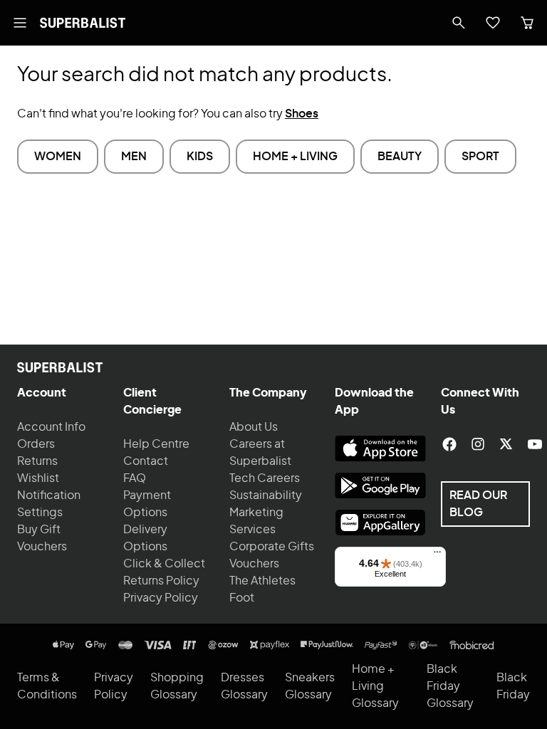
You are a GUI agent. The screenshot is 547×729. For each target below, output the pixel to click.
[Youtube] (534, 444)
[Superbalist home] (82, 22)
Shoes (301, 114)
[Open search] (458, 22)
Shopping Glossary (177, 686)
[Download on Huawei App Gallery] (380, 522)
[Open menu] (19, 22)
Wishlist (38, 478)
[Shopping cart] (527, 22)
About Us (253, 427)
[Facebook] (449, 444)
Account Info (51, 427)
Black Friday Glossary (450, 686)
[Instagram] (477, 444)
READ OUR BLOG (478, 504)
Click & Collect (164, 564)
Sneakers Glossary (310, 686)
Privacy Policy (160, 598)
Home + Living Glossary (375, 686)
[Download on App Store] (380, 448)
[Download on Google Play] (380, 485)
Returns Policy (161, 581)
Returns (37, 461)
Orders (36, 444)
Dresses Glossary (244, 686)
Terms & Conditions (47, 686)
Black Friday (513, 686)
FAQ (134, 478)
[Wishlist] (492, 22)
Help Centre (156, 444)
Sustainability (265, 495)
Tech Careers (264, 478)
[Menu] (437, 555)
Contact (145, 461)
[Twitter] (506, 444)
